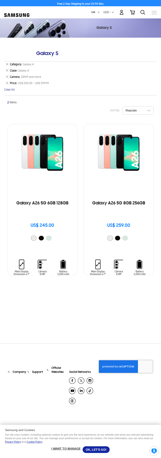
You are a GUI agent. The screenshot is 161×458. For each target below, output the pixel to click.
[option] (33, 238)
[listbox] (42, 239)
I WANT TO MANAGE (65, 448)
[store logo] (16, 10)
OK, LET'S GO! (96, 449)
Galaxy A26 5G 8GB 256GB (118, 203)
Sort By (114, 110)
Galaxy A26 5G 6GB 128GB (42, 203)
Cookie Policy (34, 441)
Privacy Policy (13, 441)
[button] (98, 12)
